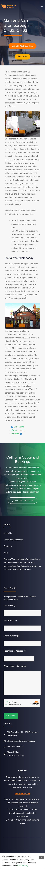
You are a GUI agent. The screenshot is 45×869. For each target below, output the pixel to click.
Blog (6, 553)
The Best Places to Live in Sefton (22, 809)
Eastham (15, 434)
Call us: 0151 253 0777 (22, 46)
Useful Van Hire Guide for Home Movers (22, 799)
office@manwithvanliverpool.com (21, 741)
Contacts (8, 546)
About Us (8, 533)
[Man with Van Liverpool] (8, 6)
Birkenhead (19, 427)
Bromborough (18, 430)
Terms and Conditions (13, 540)
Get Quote (22, 56)
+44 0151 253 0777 (15, 747)
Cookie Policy (22, 866)
